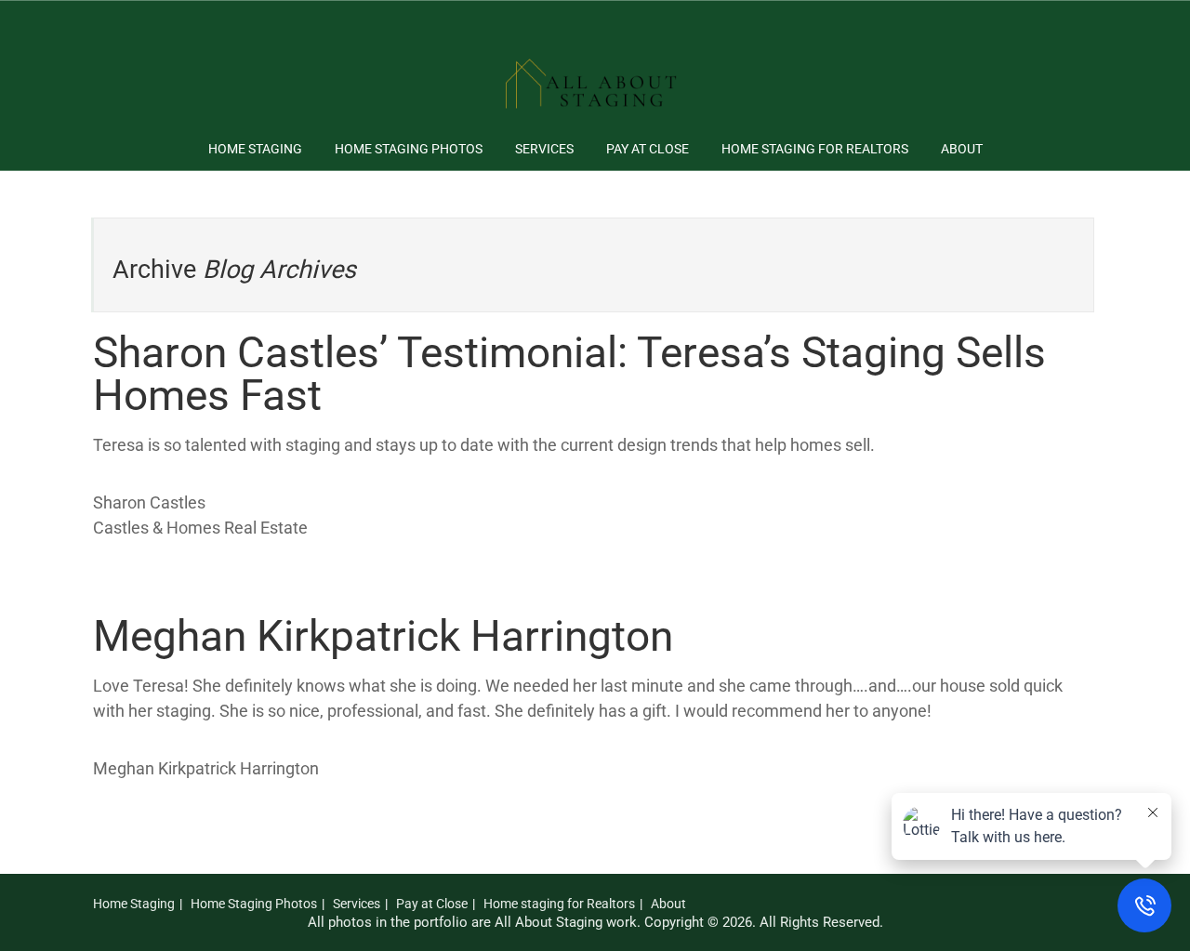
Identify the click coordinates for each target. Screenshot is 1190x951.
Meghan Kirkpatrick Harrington (383, 636)
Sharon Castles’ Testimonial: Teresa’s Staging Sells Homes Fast (569, 373)
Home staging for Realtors (814, 148)
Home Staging (255, 148)
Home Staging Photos (409, 148)
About (962, 148)
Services (544, 148)
